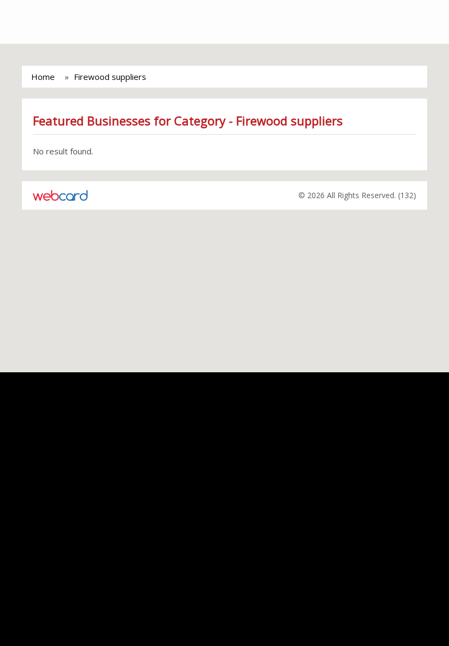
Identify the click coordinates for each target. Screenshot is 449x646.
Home (43, 76)
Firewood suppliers (110, 76)
